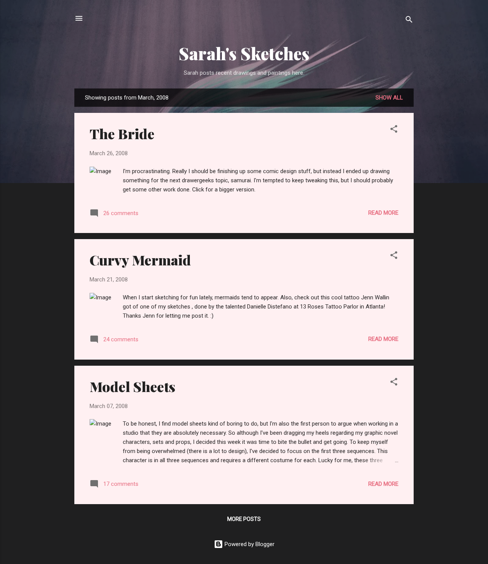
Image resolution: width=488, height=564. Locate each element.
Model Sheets (132, 386)
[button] (393, 130)
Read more (383, 212)
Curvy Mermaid (140, 260)
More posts (244, 519)
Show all (389, 97)
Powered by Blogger (248, 544)
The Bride (122, 133)
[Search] (409, 20)
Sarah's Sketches (244, 53)
